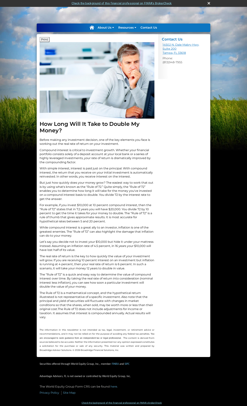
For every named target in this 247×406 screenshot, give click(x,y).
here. (114, 386)
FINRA (115, 364)
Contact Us (148, 27)
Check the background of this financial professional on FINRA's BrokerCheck (122, 3)
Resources (126, 27)
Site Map (69, 392)
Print (44, 39)
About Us (104, 27)
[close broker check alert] (208, 3)
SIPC (127, 364)
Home (91, 27)
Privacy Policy (49, 392)
